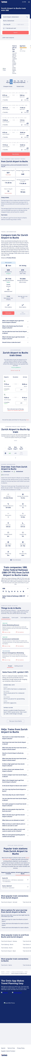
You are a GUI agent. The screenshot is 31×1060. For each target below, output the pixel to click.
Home (2, 972)
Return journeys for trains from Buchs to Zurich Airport (15, 920)
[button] (9, 24)
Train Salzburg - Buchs (7, 944)
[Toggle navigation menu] (29, 2)
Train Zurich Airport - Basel (8, 951)
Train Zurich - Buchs (6, 965)
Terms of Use (11, 1048)
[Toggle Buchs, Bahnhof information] (28, 887)
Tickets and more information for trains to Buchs (15, 927)
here (27, 419)
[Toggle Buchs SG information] (28, 880)
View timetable (8, 193)
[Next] (27, 82)
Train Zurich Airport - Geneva (9, 941)
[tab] (7, 86)
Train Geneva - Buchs (7, 948)
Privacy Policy (20, 1048)
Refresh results (14, 370)
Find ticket (8, 174)
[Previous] (5, 448)
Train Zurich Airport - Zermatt (9, 902)
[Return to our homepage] (4, 2)
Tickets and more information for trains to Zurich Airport (15, 924)
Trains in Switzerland (17, 972)
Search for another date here (16, 410)
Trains (8, 972)
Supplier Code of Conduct (8, 1051)
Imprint (3, 1048)
